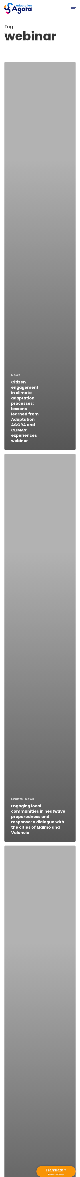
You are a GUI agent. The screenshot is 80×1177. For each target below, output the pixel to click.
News (15, 375)
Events (17, 799)
